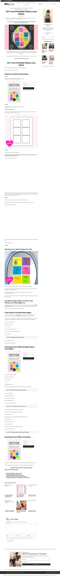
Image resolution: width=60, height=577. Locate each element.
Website (29, 535)
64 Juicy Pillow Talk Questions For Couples (32, 511)
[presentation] (44, 46)
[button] (14, 95)
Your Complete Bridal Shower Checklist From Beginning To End (20, 496)
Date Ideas (16, 9)
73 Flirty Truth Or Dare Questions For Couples (32, 495)
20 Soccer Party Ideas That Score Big (44, 62)
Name (7, 535)
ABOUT (52, 0)
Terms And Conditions (9, 572)
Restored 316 (57, 572)
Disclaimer (18, 572)
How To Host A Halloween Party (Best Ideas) (51, 50)
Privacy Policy (15, 572)
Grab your (7, 0)
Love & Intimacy (21, 9)
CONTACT (55, 0)
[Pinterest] (58, 1)
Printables (26, 9)
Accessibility (23, 572)
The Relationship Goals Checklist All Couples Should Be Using (9, 496)
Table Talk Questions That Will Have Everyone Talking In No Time (21, 511)
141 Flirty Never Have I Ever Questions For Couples (19, 432)
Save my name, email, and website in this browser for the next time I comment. (20, 538)
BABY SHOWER (28, 2)
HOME (49, 0)
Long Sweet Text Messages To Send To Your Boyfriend (9, 511)
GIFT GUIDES (26, 4)
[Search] (52, 37)
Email (18, 535)
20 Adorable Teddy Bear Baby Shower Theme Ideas (51, 62)
